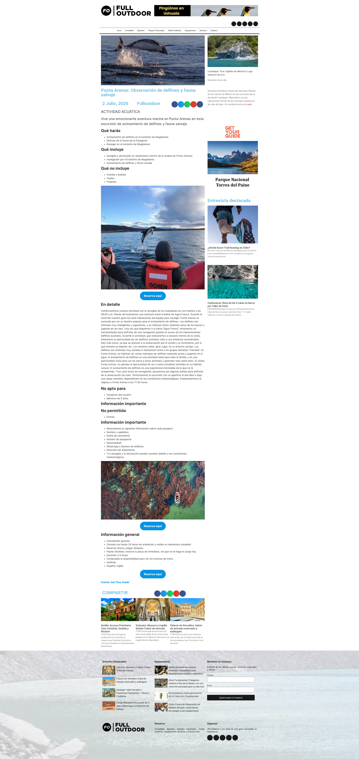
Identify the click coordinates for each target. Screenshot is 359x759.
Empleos (214, 30)
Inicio (119, 30)
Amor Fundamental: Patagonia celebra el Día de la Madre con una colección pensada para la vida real (186, 683)
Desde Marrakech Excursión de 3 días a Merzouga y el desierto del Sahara (132, 706)
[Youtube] (250, 23)
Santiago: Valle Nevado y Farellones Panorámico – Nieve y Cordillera (132, 693)
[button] (175, 104)
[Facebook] (233, 23)
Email (209, 686)
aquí (250, 104)
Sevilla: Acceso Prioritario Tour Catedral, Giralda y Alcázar (116, 628)
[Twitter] (244, 23)
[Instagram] (239, 23)
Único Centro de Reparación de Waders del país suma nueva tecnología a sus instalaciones (184, 707)
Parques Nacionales (156, 30)
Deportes (141, 30)
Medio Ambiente (174, 30)
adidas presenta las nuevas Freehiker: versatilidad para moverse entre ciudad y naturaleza (186, 670)
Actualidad (129, 30)
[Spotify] (255, 23)
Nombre (210, 675)
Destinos (203, 30)
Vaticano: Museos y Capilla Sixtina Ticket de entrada (151, 627)
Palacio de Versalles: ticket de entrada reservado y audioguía (186, 628)
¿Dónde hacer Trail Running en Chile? (229, 247)
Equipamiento (190, 30)
